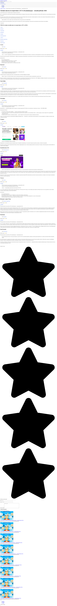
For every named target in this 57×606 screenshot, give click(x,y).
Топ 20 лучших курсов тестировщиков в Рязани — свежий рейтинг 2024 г (10, 598)
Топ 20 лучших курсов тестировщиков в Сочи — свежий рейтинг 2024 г (10, 531)
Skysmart (5, 66)
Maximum (5, 216)
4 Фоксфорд (2, 32)
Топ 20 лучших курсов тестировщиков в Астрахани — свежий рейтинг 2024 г (11, 542)
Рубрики (3, 6)
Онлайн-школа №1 (6, 149)
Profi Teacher (3, 42)
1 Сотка (1, 27)
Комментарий (2, 507)
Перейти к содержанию (3, 0)
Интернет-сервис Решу (4, 39)
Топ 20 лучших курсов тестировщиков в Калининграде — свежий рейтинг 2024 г (11, 553)
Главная (3, 5)
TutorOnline (2, 30)
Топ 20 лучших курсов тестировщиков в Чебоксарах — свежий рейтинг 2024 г (11, 587)
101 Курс (2, 2)
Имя (1, 500)
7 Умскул (1, 37)
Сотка (4, 46)
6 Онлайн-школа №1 (3, 35)
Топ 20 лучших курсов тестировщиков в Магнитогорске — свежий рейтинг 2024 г (12, 520)
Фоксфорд (5, 100)
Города (4, 8)
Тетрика (5, 121)
